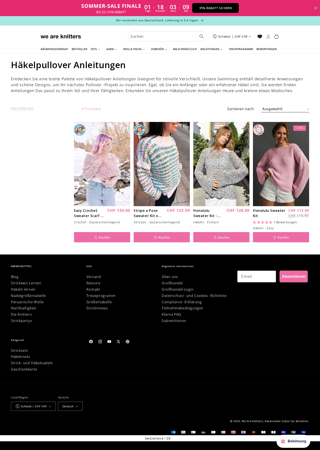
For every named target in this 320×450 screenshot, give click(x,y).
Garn (110, 49)
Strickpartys (21, 320)
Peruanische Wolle (27, 302)
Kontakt (93, 289)
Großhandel (172, 283)
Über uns (170, 276)
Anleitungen (209, 49)
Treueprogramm (101, 295)
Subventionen (174, 320)
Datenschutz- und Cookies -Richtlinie (194, 295)
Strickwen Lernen (26, 283)
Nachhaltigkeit (23, 308)
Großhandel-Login (178, 289)
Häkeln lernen (23, 289)
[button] (97, 49)
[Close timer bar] (315, 8)
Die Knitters (21, 314)
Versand (93, 276)
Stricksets (19, 350)
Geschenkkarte (24, 369)
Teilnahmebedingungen (182, 308)
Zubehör (157, 49)
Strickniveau (97, 308)
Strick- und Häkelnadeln (32, 363)
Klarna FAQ (171, 314)
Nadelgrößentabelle (28, 295)
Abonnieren (294, 276)
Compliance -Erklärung (182, 302)
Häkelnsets (20, 356)
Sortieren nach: (240, 108)
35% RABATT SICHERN (215, 8)
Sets (94, 49)
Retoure (93, 283)
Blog (15, 276)
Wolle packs (132, 49)
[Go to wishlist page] (260, 36)
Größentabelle (99, 302)
